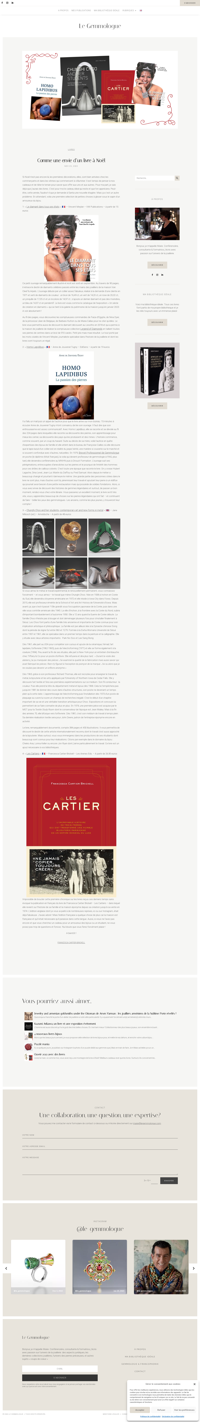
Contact (140, 1371)
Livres (71, 149)
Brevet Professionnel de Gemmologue (99, 452)
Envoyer (169, 1181)
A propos (63, 11)
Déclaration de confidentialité (173, 1417)
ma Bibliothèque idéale (140, 1356)
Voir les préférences (184, 1410)
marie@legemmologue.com (147, 1123)
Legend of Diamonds (91, 328)
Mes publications (81, 11)
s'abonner (190, 3)
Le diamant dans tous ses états (43, 206)
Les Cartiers (33, 753)
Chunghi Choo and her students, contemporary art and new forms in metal (65, 510)
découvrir (157, 265)
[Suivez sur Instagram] (7, 3)
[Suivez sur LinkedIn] (12, 3)
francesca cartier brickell (71, 943)
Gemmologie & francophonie (140, 1364)
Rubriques (128, 11)
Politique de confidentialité (150, 1417)
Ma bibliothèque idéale (107, 11)
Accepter (139, 1410)
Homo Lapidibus (35, 346)
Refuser (161, 1410)
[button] (194, 1384)
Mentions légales (111, 1414)
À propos (140, 1349)
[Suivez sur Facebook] (2, 3)
